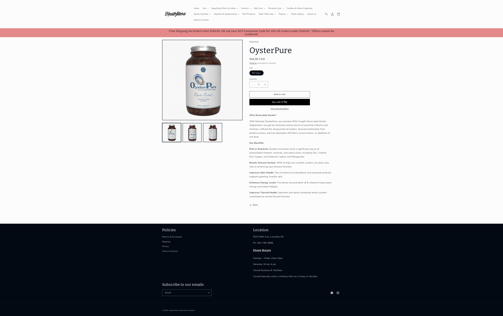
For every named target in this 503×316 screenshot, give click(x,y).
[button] (205, 8)
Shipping (253, 63)
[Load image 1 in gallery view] (171, 132)
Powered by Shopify (187, 310)
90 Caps (256, 73)
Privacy (165, 246)
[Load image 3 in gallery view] (212, 132)
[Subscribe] (208, 292)
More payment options (280, 109)
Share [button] (255, 205)
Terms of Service (170, 251)
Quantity (253, 79)
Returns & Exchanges (172, 236)
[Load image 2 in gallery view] (192, 132)
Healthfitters (174, 310)
